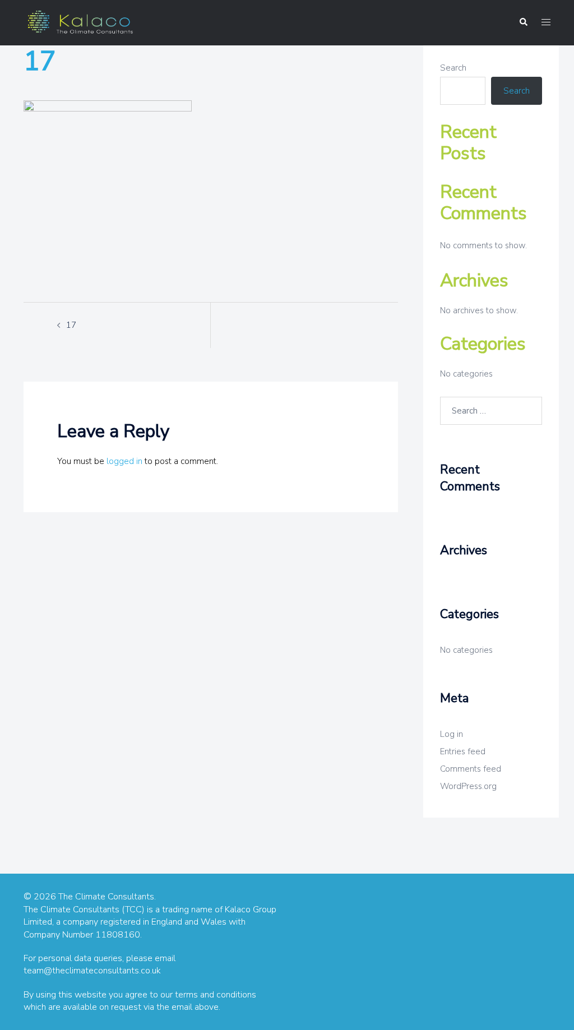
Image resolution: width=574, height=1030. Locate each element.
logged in (124, 461)
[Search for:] (491, 411)
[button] (523, 22)
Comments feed (470, 768)
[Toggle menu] (545, 23)
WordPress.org (468, 786)
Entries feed (462, 751)
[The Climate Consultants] (80, 21)
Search (453, 67)
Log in (451, 734)
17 (71, 325)
